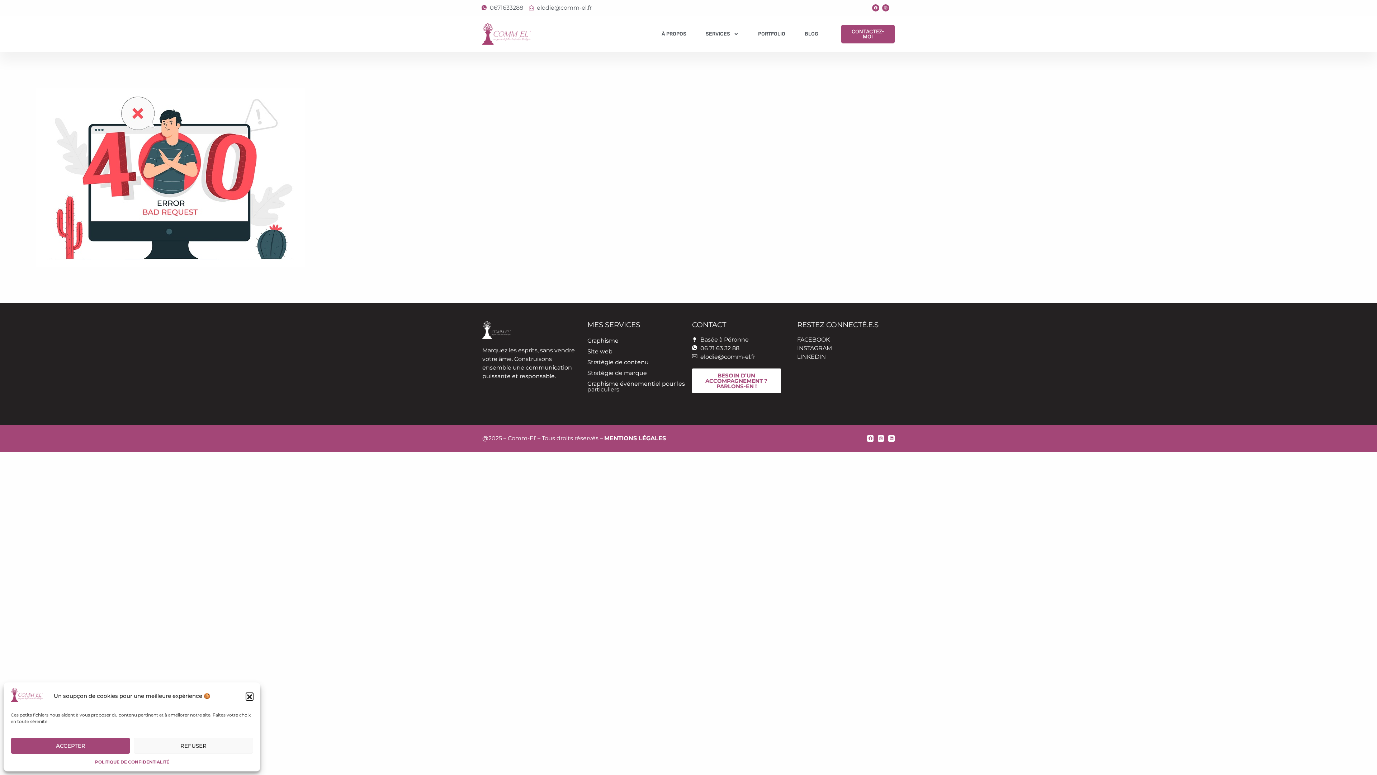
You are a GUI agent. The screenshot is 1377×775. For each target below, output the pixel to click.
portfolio (771, 34)
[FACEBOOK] (875, 7)
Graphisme (603, 340)
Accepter (70, 745)
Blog (811, 34)
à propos (674, 34)
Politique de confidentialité (132, 762)
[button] (249, 696)
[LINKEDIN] (891, 438)
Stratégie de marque (617, 373)
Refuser (193, 745)
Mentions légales (635, 438)
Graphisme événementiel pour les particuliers (636, 386)
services (718, 34)
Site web (599, 351)
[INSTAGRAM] (885, 7)
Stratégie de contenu (618, 362)
